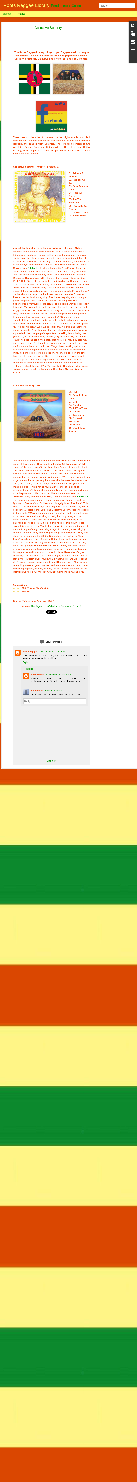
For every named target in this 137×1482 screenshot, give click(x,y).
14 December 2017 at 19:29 (58, 674)
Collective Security (48, 27)
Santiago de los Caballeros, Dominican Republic (56, 606)
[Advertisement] (108, 79)
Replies (29, 668)
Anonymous (37, 674)
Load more (51, 760)
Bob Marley (33, 268)
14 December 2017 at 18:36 (51, 651)
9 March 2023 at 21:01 (55, 690)
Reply (25, 662)
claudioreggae (30, 651)
